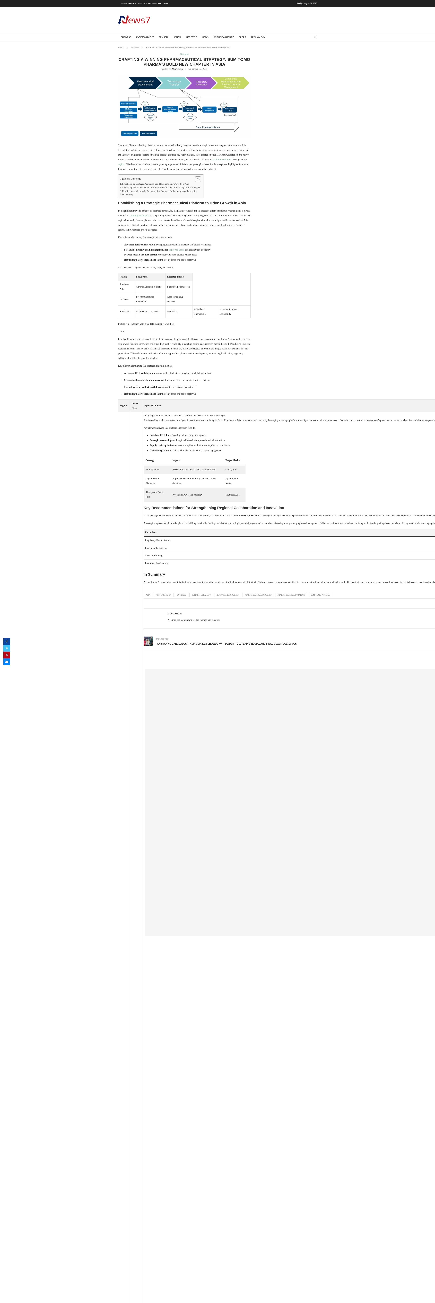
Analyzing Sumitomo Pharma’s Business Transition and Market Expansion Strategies (161, 187)
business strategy (201, 595)
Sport (242, 37)
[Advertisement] (255, 19)
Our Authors (128, 3)
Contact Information (149, 3)
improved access (176, 250)
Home (121, 47)
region (121, 164)
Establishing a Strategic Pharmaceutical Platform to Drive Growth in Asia (155, 184)
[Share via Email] (6, 661)
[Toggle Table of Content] (196, 179)
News (205, 37)
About (167, 3)
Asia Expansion (163, 595)
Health (177, 37)
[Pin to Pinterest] (6, 655)
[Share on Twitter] (6, 648)
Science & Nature (224, 37)
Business (126, 37)
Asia (148, 595)
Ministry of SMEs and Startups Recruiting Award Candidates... (365, 966)
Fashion (163, 37)
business (181, 595)
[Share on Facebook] (6, 641)
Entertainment (145, 37)
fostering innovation (139, 215)
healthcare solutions (222, 159)
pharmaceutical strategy (291, 595)
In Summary (127, 195)
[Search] (315, 37)
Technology (258, 37)
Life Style (191, 37)
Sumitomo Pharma (320, 595)
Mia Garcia (177, 69)
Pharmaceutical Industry (258, 595)
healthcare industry (227, 595)
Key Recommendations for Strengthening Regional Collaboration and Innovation (159, 191)
